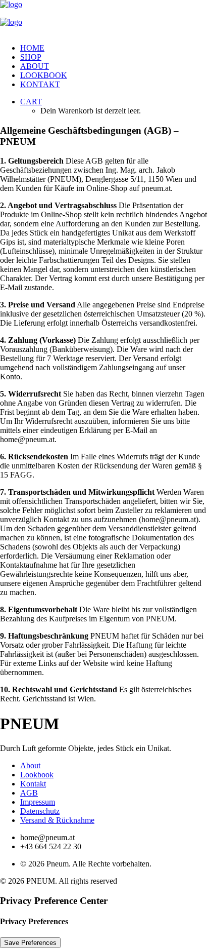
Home (32, 48)
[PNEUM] (104, 17)
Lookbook (43, 75)
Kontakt (40, 84)
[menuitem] (114, 48)
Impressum (37, 802)
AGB (29, 792)
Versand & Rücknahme (57, 820)
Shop (30, 57)
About (34, 66)
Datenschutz (40, 811)
